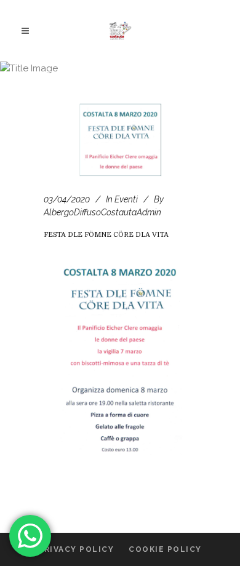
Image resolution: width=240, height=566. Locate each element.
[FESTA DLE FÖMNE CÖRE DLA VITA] (120, 140)
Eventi (126, 199)
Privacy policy (76, 549)
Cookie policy (165, 549)
